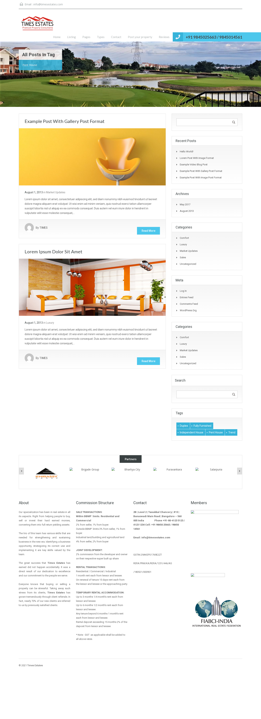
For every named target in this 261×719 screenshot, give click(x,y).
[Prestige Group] (214, 475)
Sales (183, 257)
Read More (148, 230)
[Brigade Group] (47, 473)
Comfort (184, 237)
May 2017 (185, 204)
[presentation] (21, 471)
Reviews (164, 37)
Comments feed (189, 303)
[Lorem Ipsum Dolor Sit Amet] (92, 286)
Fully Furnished (202, 425)
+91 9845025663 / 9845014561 (214, 37)
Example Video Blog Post (194, 164)
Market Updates (55, 192)
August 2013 (187, 211)
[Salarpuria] (172, 476)
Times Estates (35, 665)
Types (101, 37)
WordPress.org (188, 310)
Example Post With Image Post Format (201, 177)
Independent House (191, 432)
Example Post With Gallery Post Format (65, 121)
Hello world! (186, 151)
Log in (183, 290)
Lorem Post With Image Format (197, 158)
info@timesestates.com (48, 4)
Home (57, 37)
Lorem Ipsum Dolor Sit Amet (53, 251)
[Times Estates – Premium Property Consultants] (38, 28)
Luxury (50, 322)
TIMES (44, 227)
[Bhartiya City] (89, 473)
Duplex (184, 425)
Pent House (216, 432)
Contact (116, 37)
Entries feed (186, 297)
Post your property (140, 37)
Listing (71, 37)
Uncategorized (188, 263)
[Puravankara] (130, 473)
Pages (86, 37)
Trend (231, 432)
